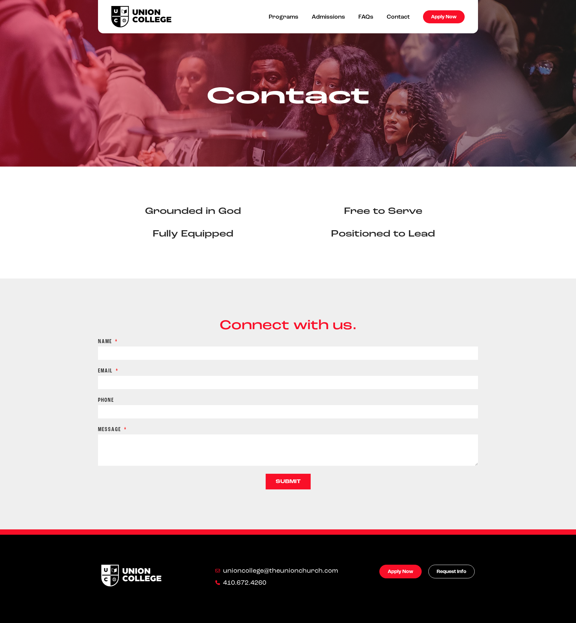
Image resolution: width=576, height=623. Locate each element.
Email (106, 371)
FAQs (365, 16)
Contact (398, 16)
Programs (283, 16)
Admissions (328, 16)
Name (106, 341)
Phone (106, 400)
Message (110, 429)
